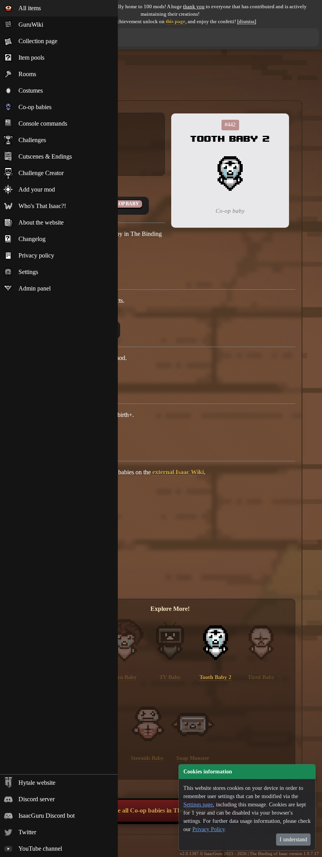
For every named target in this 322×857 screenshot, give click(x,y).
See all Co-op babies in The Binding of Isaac (170, 810)
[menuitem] (59, 8)
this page (175, 21)
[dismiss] (246, 21)
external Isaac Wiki (178, 472)
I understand (293, 839)
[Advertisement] (170, 79)
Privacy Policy (208, 829)
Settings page (198, 805)
